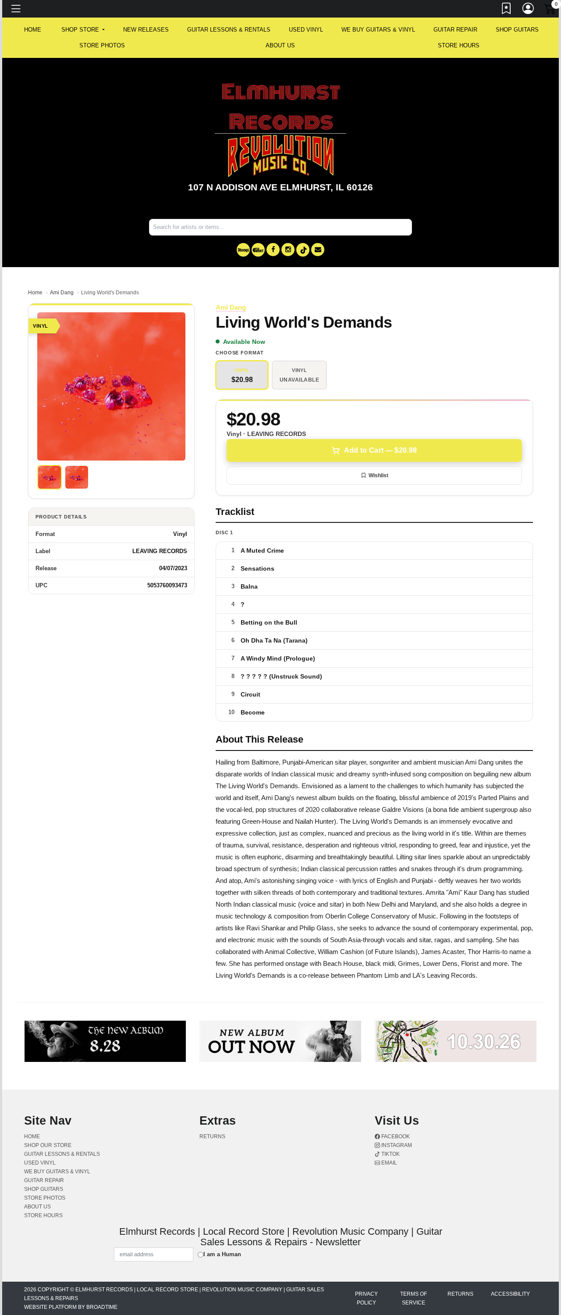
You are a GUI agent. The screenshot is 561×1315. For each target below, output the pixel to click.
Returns (212, 1136)
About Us (280, 45)
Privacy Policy (366, 1298)
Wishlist (378, 475)
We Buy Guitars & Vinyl (378, 29)
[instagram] (287, 249)
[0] (550, 10)
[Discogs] (243, 249)
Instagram (396, 1145)
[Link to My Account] (528, 10)
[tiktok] (302, 249)
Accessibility (510, 1294)
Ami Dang (62, 292)
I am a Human (222, 1254)
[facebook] (273, 249)
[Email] (317, 249)
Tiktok (390, 1154)
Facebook (395, 1136)
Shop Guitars (517, 29)
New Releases (146, 29)
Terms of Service (413, 1298)
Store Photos (102, 45)
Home (35, 292)
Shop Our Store (47, 1145)
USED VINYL (306, 29)
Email (388, 1163)
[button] (83, 30)
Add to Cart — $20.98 (380, 450)
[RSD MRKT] (258, 249)
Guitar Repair (455, 29)
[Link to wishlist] (507, 10)
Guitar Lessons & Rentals (228, 29)
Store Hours (458, 45)
